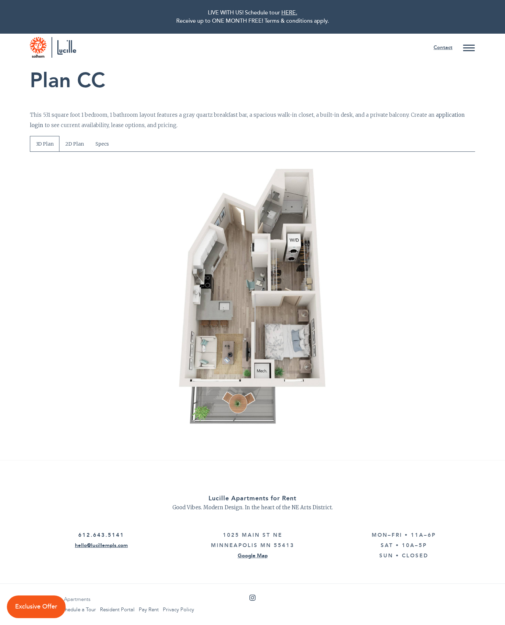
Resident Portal (117, 609)
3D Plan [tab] (45, 144)
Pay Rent (149, 609)
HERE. (289, 12)
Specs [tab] (102, 144)
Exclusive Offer (36, 606)
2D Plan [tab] (74, 144)
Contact (443, 47)
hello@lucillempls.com (101, 545)
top (486, 606)
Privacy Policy (178, 609)
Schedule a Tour (78, 609)
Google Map (253, 556)
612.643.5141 (101, 535)
